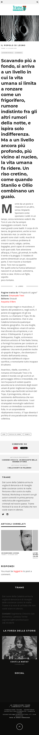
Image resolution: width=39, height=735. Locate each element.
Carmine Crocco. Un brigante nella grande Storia (19, 461)
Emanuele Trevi (16, 295)
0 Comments (18, 52)
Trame (3, 48)
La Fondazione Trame (20, 705)
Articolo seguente (19, 465)
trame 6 (27, 434)
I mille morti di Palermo (19, 468)
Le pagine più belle (7, 52)
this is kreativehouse (19, 717)
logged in (18, 571)
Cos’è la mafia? (19, 662)
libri (4, 434)
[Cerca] (37, 2)
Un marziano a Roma (10, 553)
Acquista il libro (8, 301)
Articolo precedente (19, 457)
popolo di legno (15, 434)
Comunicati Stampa (21, 706)
